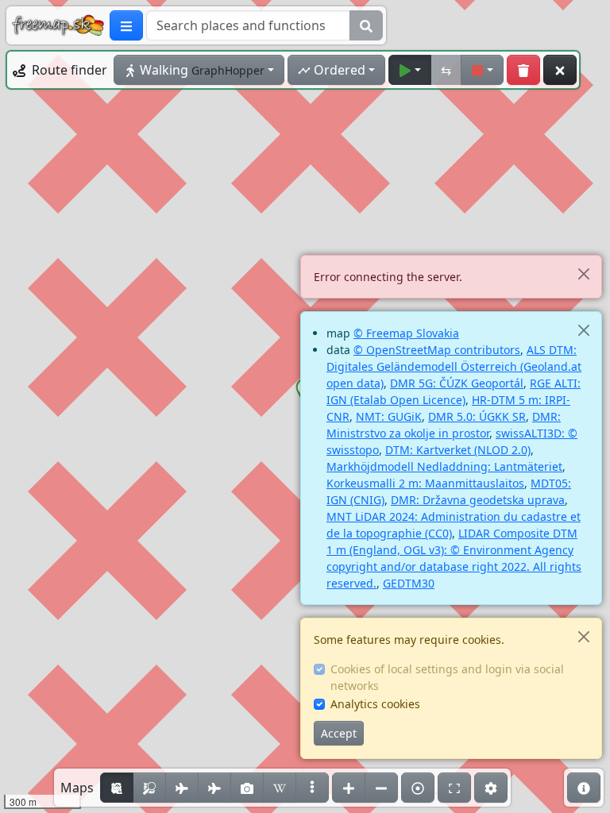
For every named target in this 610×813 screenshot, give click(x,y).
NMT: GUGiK (389, 416)
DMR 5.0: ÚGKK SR (477, 416)
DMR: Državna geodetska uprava (478, 499)
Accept (339, 733)
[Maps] (312, 788)
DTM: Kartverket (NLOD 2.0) (458, 449)
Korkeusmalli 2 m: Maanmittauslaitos (425, 483)
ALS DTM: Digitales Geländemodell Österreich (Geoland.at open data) (453, 366)
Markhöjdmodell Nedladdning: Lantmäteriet (444, 466)
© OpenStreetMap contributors (436, 349)
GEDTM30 (408, 583)
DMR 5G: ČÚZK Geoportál (456, 383)
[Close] (583, 273)
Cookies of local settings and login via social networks (447, 677)
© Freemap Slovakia (406, 333)
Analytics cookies (375, 703)
